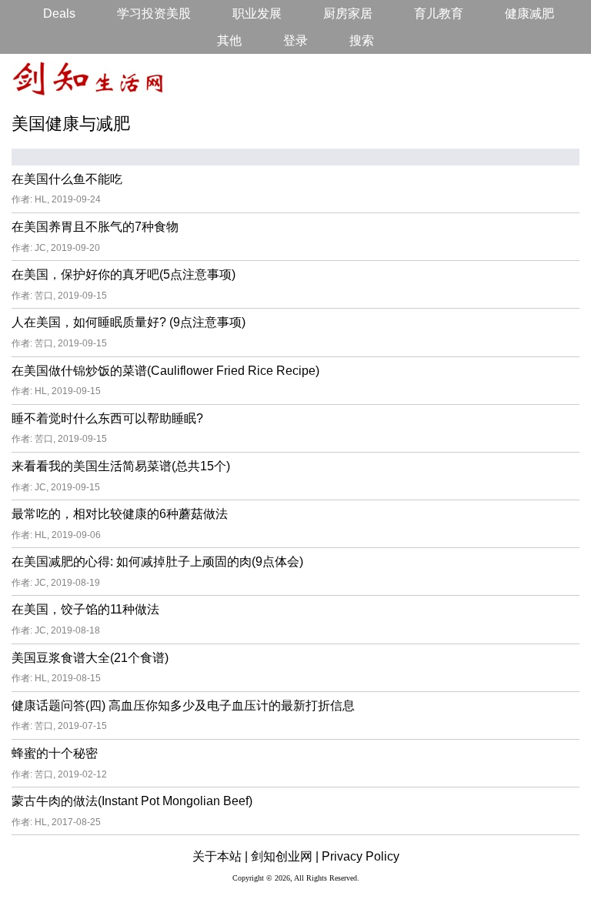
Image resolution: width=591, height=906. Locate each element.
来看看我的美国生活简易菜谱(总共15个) (121, 466)
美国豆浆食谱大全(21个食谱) (90, 657)
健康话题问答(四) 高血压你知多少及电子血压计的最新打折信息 (183, 705)
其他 (229, 40)
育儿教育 (438, 13)
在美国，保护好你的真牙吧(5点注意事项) (123, 274)
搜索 (361, 40)
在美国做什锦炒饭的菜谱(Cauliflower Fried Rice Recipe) (165, 370)
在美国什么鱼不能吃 (67, 179)
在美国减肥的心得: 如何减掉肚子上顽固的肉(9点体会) (157, 561)
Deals (59, 13)
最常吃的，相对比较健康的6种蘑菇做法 (120, 513)
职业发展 (257, 13)
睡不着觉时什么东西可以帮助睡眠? (107, 418)
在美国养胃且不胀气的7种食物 (95, 226)
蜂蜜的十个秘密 (55, 753)
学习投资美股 (154, 13)
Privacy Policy (360, 856)
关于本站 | (220, 856)
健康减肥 (529, 13)
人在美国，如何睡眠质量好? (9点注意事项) (128, 322)
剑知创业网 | (285, 856)
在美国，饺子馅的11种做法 (85, 609)
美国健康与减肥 (71, 123)
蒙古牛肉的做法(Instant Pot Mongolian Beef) (132, 800)
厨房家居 (347, 13)
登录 (295, 40)
